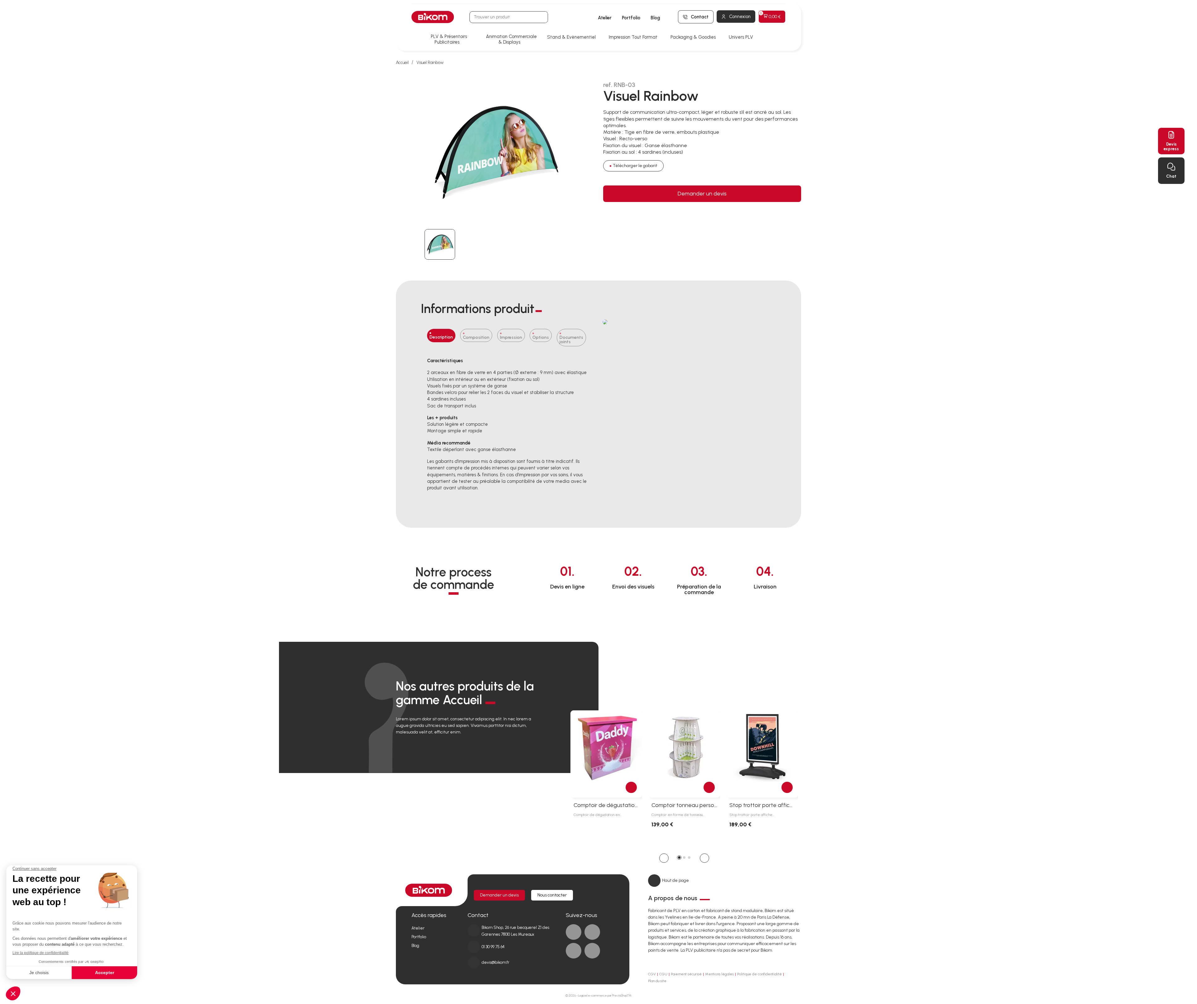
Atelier (605, 18)
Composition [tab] (476, 337)
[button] (664, 858)
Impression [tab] (511, 337)
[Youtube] (573, 950)
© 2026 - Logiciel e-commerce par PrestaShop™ (598, 995)
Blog (655, 18)
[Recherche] (542, 17)
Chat (1171, 176)
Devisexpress (1171, 146)
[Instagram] (592, 950)
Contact (700, 17)
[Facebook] (573, 932)
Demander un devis (702, 193)
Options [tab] (540, 337)
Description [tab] (441, 337)
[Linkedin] (592, 932)
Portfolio (631, 18)
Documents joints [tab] (571, 339)
